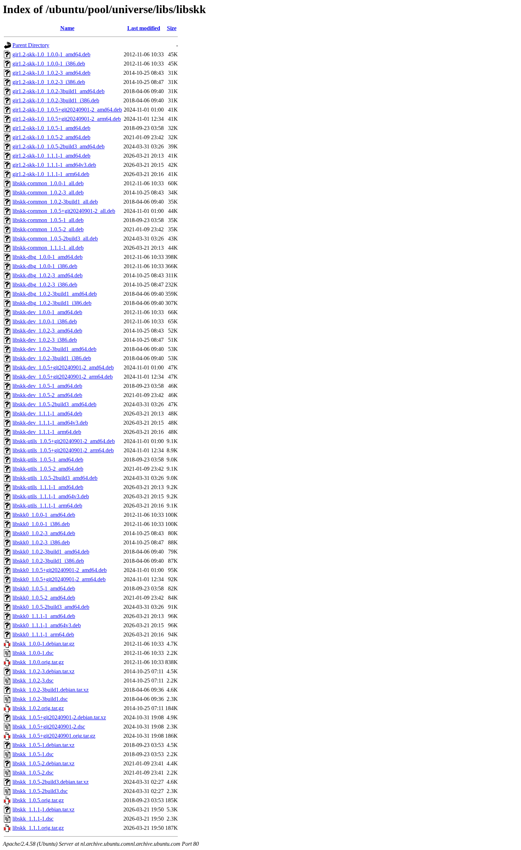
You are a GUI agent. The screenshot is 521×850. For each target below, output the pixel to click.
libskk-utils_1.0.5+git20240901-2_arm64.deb (63, 450)
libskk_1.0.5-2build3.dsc (40, 791)
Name (67, 28)
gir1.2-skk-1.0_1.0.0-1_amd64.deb (51, 54)
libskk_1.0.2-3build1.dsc (40, 699)
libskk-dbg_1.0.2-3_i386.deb (44, 285)
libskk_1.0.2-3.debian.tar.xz (43, 671)
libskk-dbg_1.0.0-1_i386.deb (44, 266)
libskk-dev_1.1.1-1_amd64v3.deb (50, 423)
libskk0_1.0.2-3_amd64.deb (43, 533)
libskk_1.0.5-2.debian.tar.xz (43, 763)
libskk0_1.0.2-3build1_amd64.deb (50, 552)
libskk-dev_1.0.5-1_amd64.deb (47, 386)
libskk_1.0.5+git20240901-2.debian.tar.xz (59, 717)
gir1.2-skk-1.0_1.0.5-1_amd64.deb (51, 128)
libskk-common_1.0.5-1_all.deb (48, 220)
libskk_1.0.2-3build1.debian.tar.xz (50, 690)
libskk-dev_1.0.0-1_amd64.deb (47, 312)
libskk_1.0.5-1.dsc (33, 754)
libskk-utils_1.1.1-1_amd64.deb (47, 487)
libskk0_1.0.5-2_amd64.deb (43, 598)
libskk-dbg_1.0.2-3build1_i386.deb (51, 303)
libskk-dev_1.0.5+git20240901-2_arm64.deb (62, 377)
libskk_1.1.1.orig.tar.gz (38, 828)
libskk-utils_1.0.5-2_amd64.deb (47, 469)
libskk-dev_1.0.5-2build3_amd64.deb (54, 404)
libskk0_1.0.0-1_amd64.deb (43, 515)
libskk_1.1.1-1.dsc (33, 819)
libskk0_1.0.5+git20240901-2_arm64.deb (59, 579)
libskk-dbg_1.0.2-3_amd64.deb (47, 275)
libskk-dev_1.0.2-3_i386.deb (44, 340)
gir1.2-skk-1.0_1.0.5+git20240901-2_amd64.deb (67, 110)
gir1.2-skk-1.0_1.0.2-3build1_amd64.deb (58, 91)
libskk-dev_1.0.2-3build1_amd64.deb (54, 349)
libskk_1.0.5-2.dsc (33, 773)
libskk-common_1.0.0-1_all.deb (48, 183)
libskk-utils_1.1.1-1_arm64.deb (47, 506)
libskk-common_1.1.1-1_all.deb (48, 248)
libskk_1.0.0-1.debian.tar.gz (43, 644)
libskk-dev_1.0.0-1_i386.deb (44, 321)
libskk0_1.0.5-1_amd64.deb (43, 588)
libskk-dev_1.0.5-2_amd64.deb (47, 395)
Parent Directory (30, 45)
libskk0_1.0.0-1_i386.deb (41, 524)
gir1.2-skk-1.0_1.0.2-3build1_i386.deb (55, 100)
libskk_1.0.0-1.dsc (33, 653)
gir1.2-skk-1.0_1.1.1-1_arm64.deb (50, 174)
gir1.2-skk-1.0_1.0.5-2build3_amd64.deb (58, 146)
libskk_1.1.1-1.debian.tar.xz (43, 809)
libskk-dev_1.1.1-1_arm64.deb (46, 432)
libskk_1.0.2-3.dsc (33, 681)
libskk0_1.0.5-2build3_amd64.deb (50, 607)
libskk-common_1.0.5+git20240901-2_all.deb (63, 211)
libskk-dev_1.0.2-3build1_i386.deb (51, 358)
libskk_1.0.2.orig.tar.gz (38, 708)
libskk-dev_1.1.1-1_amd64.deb (47, 413)
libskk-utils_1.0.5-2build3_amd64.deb (54, 478)
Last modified (143, 28)
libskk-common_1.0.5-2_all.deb (48, 229)
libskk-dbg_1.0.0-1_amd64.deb (47, 257)
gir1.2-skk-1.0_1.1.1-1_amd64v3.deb (54, 165)
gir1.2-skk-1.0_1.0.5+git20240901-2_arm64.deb (66, 119)
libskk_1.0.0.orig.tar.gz (38, 662)
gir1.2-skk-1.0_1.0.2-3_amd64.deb (51, 73)
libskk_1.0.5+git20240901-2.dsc (48, 727)
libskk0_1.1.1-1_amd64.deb (43, 616)
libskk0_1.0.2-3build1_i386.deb (48, 561)
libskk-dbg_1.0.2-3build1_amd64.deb (54, 294)
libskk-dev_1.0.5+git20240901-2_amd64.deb (63, 367)
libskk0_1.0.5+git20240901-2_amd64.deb (59, 570)
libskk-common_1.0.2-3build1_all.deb (55, 202)
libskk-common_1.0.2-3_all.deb (48, 192)
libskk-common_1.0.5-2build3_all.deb (55, 239)
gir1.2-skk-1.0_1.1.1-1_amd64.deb (51, 156)
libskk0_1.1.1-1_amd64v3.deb (46, 625)
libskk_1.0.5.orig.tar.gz (38, 800)
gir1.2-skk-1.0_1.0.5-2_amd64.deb (51, 137)
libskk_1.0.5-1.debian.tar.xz (43, 745)
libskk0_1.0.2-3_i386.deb (41, 542)
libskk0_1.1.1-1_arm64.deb (43, 634)
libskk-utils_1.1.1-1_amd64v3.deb (50, 496)
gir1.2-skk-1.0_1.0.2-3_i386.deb (48, 82)
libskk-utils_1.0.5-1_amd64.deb (47, 460)
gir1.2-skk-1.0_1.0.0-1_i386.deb (48, 64)
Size (172, 28)
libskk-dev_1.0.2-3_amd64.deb (47, 331)
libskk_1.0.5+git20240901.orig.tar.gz (53, 736)
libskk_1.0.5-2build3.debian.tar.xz (50, 782)
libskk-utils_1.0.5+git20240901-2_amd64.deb (63, 441)
